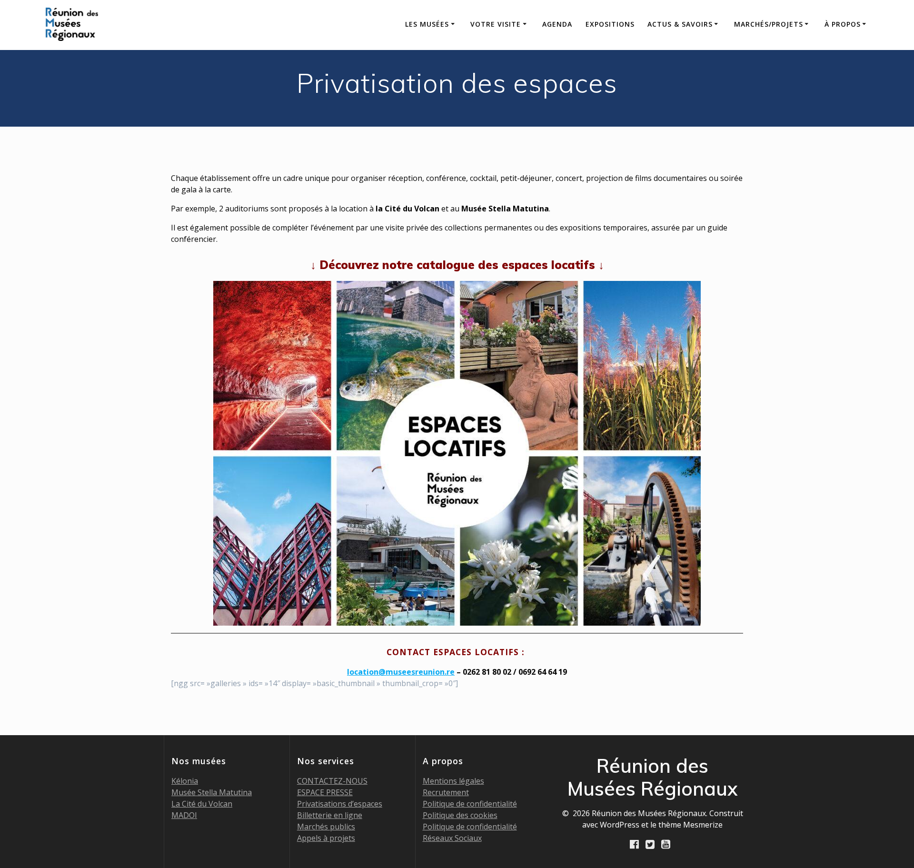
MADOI (184, 815)
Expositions (610, 24)
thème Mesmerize (690, 824)
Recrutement (446, 792)
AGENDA (557, 24)
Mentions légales (453, 781)
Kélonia (184, 781)
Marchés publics (326, 826)
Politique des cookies (460, 815)
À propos (843, 24)
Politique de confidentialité (470, 803)
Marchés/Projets (768, 24)
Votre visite (495, 24)
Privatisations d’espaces (339, 803)
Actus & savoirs (680, 24)
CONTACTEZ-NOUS (332, 781)
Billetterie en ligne (329, 815)
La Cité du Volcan (201, 803)
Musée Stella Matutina (211, 792)
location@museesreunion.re (401, 672)
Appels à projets (326, 838)
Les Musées (427, 24)
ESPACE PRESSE (325, 792)
